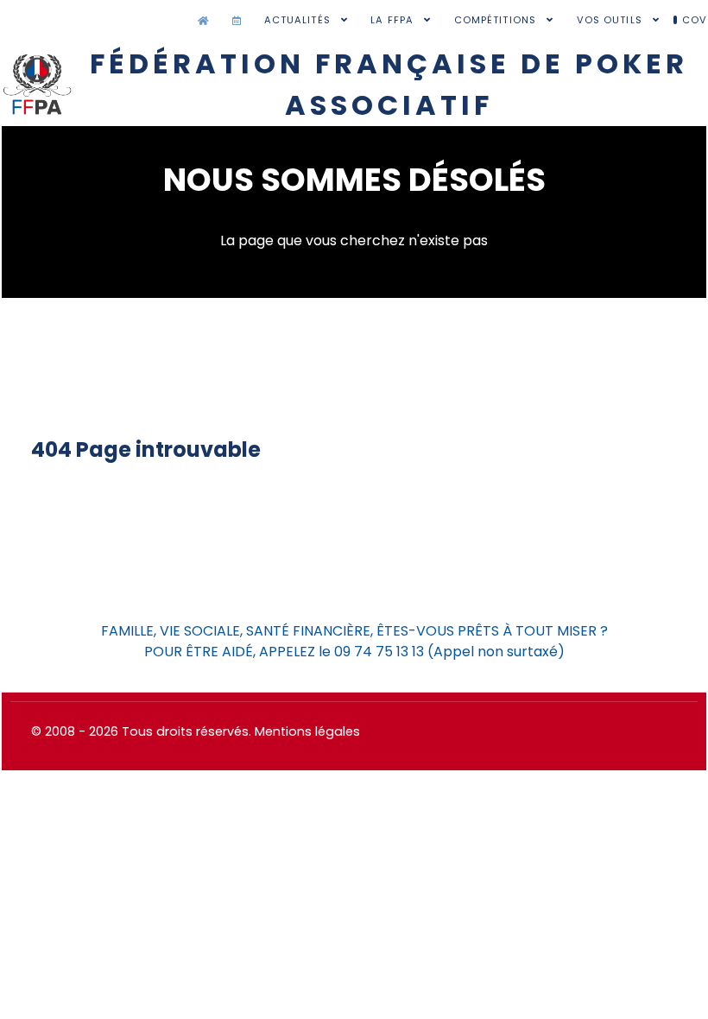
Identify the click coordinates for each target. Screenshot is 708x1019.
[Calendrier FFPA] (240, 21)
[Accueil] (207, 21)
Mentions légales (307, 731)
